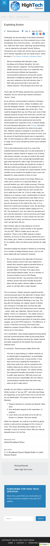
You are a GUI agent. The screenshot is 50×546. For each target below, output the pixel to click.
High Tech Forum (26, 540)
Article (11, 17)
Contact (20, 543)
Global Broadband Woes (14, 442)
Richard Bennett (13, 31)
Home (4, 17)
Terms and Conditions (38, 543)
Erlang (33, 125)
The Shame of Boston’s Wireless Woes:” (27, 56)
